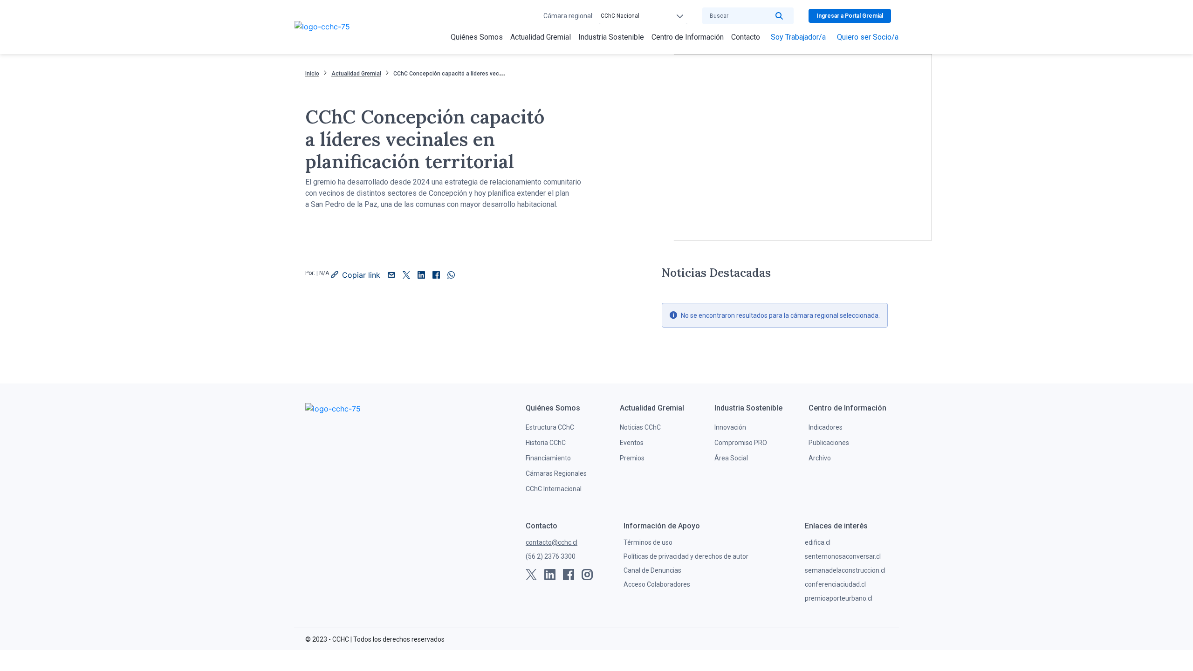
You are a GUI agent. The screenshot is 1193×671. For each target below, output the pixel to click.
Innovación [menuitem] (730, 427)
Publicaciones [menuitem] (829, 442)
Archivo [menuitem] (820, 458)
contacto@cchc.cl (551, 542)
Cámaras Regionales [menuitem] (556, 473)
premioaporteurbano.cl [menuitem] (838, 598)
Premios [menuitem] (632, 458)
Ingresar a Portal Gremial (849, 16)
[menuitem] (477, 37)
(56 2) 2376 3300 (551, 556)
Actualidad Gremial (356, 73)
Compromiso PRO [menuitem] (740, 442)
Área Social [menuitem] (731, 458)
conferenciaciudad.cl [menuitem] (835, 584)
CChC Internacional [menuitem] (554, 489)
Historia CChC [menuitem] (546, 442)
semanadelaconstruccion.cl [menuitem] (845, 570)
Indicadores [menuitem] (826, 427)
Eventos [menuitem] (632, 442)
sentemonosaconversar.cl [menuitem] (843, 556)
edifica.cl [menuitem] (817, 542)
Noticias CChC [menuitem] (640, 427)
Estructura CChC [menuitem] (550, 427)
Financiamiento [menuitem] (548, 458)
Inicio (312, 73)
